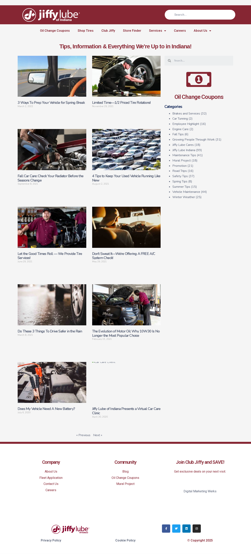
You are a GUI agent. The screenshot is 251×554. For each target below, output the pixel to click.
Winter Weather (183, 197)
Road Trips (179, 171)
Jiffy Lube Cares (183, 145)
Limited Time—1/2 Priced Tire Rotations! (121, 102)
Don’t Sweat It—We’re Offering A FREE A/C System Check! (123, 255)
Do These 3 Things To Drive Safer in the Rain (50, 331)
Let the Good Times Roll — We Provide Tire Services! (50, 255)
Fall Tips (178, 134)
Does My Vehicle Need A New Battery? (46, 408)
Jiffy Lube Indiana (183, 150)
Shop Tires (86, 30)
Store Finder (132, 30)
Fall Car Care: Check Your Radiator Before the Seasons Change (50, 178)
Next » (97, 435)
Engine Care (180, 129)
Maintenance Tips (184, 155)
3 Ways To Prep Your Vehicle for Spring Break (51, 102)
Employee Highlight (185, 124)
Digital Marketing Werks (200, 491)
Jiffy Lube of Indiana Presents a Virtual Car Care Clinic (126, 410)
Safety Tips (180, 176)
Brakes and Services (186, 113)
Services (155, 30)
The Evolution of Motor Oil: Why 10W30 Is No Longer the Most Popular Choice (126, 333)
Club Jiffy (108, 30)
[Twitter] (176, 528)
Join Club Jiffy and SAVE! (200, 462)
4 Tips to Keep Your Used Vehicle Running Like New (126, 178)
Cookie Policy (125, 540)
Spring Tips (179, 181)
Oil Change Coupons (55, 30)
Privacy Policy (51, 540)
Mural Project (181, 160)
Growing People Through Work (193, 139)
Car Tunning (180, 118)
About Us (200, 30)
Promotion (179, 166)
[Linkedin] (186, 528)
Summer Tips (181, 187)
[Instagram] (197, 528)
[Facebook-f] (166, 528)
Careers (180, 30)
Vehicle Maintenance (186, 192)
